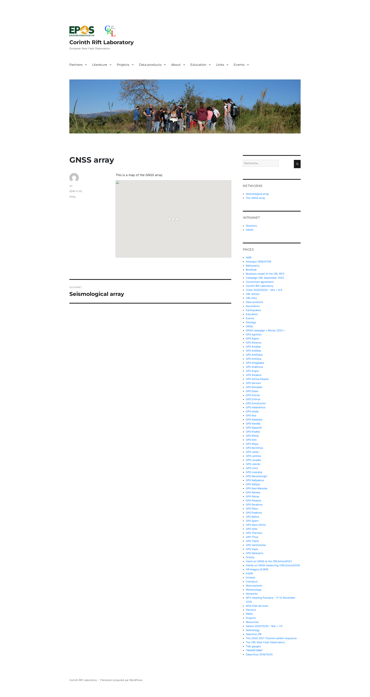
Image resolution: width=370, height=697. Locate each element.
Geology (251, 322)
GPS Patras (252, 496)
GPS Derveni (253, 383)
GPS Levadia (253, 460)
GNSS (249, 326)
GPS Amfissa (253, 358)
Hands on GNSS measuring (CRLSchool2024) (273, 565)
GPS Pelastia (253, 500)
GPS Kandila (253, 423)
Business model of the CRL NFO (265, 273)
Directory (251, 225)
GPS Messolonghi (256, 476)
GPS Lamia (252, 451)
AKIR (248, 257)
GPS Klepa (252, 443)
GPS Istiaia (252, 411)
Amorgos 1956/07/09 (258, 261)
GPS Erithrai (253, 399)
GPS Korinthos (254, 447)
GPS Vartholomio (256, 545)
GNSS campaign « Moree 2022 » (265, 330)
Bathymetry (253, 265)
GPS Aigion (252, 338)
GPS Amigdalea (255, 362)
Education (198, 65)
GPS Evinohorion (256, 403)
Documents (253, 306)
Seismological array (257, 193)
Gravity (250, 557)
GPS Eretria (253, 395)
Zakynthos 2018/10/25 (259, 654)
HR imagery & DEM (257, 569)
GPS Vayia (252, 549)
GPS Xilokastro (254, 553)
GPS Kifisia (252, 435)
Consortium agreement (260, 281)
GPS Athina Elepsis (257, 379)
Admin (249, 229)
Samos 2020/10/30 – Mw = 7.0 (264, 626)
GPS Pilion (252, 508)
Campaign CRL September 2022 (265, 277)
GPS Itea (251, 415)
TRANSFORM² (254, 650)
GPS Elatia (252, 391)
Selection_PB (253, 634)
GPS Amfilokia (254, 354)
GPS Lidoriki (253, 464)
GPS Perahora (254, 504)
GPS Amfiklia (253, 350)
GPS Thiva (252, 536)
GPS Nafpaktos (255, 480)
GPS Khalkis (253, 431)
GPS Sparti (252, 520)
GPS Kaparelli (254, 427)
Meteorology (253, 589)
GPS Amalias (253, 346)
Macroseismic (254, 585)
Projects (123, 65)
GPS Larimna (253, 455)
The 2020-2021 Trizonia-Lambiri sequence (271, 638)
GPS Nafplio (253, 484)
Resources (252, 622)
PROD (249, 613)
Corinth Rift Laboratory (101, 42)
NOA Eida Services (257, 605)
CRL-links (251, 298)
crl (70, 185)
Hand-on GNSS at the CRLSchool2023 (269, 561)
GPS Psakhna (254, 512)
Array (72, 196)
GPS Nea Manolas (256, 488)
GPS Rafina (252, 516)
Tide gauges (253, 646)
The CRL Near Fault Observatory (265, 642)
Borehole (251, 269)
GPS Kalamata (254, 419)
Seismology (253, 630)
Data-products (150, 65)
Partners (75, 65)
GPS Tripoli (252, 541)
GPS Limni (252, 468)
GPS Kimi (251, 439)
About (176, 65)
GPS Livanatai (254, 472)
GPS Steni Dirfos (256, 524)
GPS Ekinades (254, 387)
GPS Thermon (254, 532)
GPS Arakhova (254, 366)
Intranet (250, 577)
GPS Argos (252, 370)
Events (239, 65)
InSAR (249, 573)
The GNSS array (255, 197)
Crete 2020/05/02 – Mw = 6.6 (264, 289)
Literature (99, 65)
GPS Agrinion (254, 334)
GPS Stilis (251, 528)
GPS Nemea (253, 492)
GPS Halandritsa (255, 407)
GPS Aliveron (254, 342)
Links (220, 65)
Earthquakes (253, 310)
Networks (252, 593)
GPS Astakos (253, 374)
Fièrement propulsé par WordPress (121, 680)
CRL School (252, 293)
